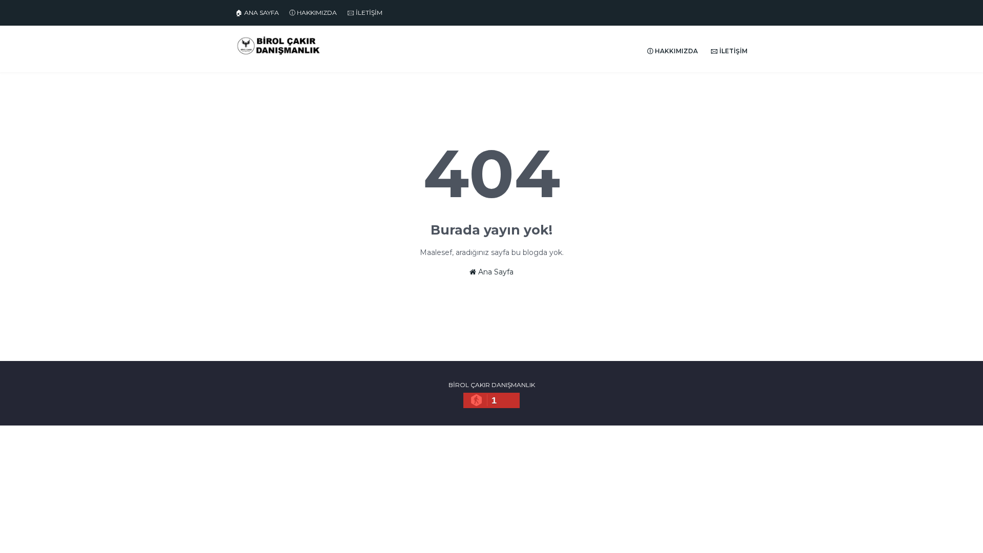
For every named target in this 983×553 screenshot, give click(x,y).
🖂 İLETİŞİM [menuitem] (729, 51)
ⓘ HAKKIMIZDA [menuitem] (672, 51)
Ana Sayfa (495, 271)
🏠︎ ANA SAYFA (257, 12)
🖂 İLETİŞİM (364, 12)
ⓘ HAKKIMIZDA (313, 12)
